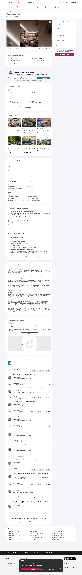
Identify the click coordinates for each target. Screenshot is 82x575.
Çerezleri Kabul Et (31, 569)
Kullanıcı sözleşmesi (61, 50)
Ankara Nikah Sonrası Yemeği (14, 535)
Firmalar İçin (73, 2)
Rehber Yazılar (32, 7)
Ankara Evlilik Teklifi (56, 539)
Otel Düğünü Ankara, (11, 11)
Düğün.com (9, 552)
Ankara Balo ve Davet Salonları (36, 533)
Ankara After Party (34, 535)
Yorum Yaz (28, 521)
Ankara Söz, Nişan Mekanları (58, 535)
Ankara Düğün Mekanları (13, 531)
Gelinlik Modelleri (49, 7)
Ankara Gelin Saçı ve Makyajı (14, 539)
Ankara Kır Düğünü (34, 531)
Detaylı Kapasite (28, 107)
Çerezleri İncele (51, 569)
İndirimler (40, 7)
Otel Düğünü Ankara (38, 552)
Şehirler (65, 563)
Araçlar (58, 7)
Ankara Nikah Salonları (57, 533)
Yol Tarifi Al (28, 333)
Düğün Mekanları (11, 7)
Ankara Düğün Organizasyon (36, 537)
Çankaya (18, 11)
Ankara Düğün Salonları (57, 531)
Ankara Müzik (33, 539)
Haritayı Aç (29, 343)
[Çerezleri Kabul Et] (61, 560)
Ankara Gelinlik (11, 537)
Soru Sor (28, 256)
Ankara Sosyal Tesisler (13, 533)
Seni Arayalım (43, 78)
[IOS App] (70, 558)
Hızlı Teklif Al (66, 7)
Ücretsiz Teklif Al (65, 54)
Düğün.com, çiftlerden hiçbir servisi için (29, 80)
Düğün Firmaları (22, 7)
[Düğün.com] (13, 2)
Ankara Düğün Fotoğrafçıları (58, 537)
